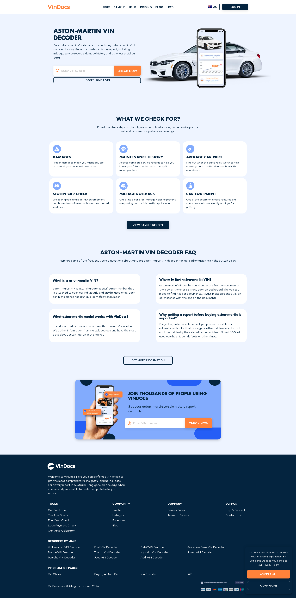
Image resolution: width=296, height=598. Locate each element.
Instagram (118, 515)
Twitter (117, 510)
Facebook (118, 520)
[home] (59, 7)
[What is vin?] (56, 70)
